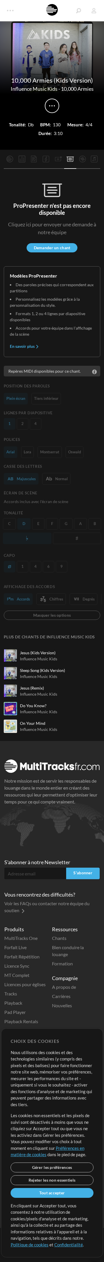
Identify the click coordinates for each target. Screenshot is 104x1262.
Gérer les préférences (52, 1167)
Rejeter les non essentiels (52, 1180)
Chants (59, 938)
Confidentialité (68, 1244)
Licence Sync (16, 966)
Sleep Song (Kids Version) (42, 670)
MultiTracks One (21, 938)
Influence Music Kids (34, 89)
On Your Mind (32, 723)
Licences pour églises (25, 984)
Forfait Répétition (22, 956)
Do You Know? (33, 705)
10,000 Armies (77, 89)
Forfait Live (15, 947)
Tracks (10, 993)
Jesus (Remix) (32, 687)
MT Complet (16, 975)
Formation (62, 963)
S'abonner (82, 872)
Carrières (61, 996)
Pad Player (15, 1012)
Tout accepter (52, 1192)
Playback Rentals (21, 1021)
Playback (13, 1003)
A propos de (64, 987)
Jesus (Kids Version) (37, 652)
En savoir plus (23, 346)
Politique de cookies (30, 1244)
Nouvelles (62, 1005)
